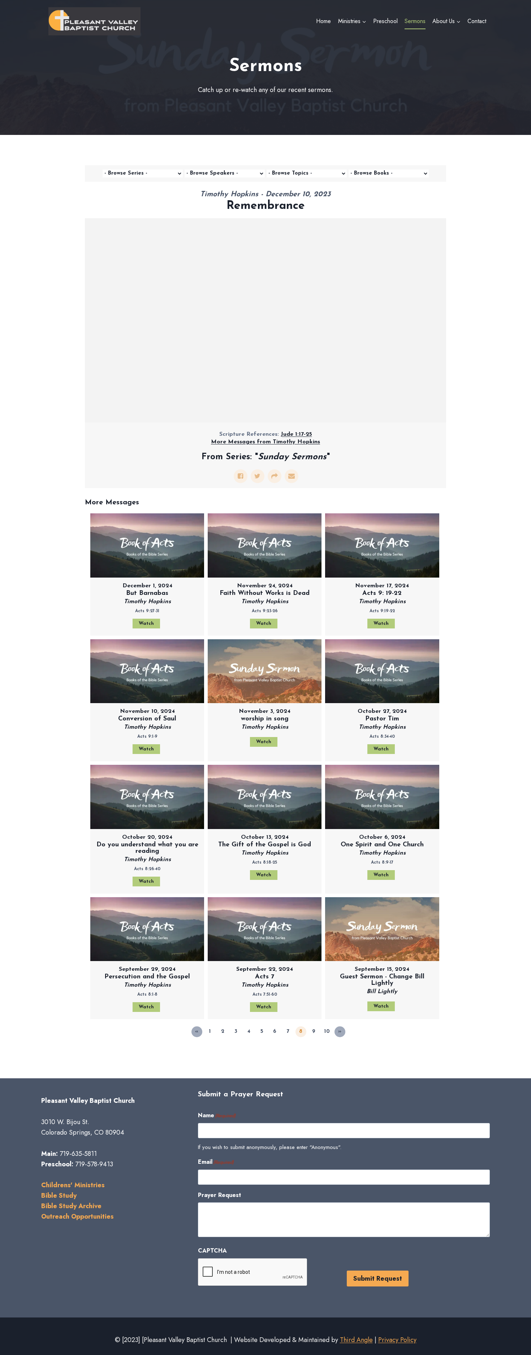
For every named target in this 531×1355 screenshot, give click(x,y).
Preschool (385, 21)
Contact (476, 21)
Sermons (415, 21)
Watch (146, 623)
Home (323, 21)
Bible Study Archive (71, 1206)
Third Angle (356, 1340)
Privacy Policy (397, 1340)
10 (327, 1031)
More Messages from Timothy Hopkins (265, 442)
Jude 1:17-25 (296, 434)
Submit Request (377, 1278)
